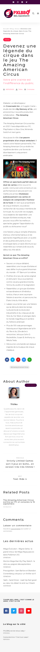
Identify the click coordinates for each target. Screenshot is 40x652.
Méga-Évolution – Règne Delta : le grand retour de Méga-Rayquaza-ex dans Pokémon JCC (18, 552)
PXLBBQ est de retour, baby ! (14, 631)
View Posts (31, 385)
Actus (17, 29)
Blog (12, 29)
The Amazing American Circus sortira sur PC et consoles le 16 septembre (19, 502)
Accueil (6, 29)
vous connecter (15, 529)
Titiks (20, 89)
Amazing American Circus (20, 367)
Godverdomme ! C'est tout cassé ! (16, 637)
